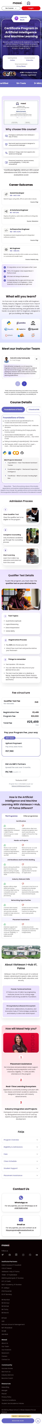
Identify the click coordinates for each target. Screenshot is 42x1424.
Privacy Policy (6, 1397)
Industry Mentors (8, 1375)
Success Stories (7, 1368)
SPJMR (4, 1331)
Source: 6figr (34, 202)
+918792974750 (21, 1208)
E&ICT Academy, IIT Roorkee (12, 1285)
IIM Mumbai (6, 1300)
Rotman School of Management (13, 1324)
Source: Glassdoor (32, 221)
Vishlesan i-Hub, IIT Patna (10, 1272)
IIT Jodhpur (5, 1288)
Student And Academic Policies (13, 1403)
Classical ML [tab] (34, 409)
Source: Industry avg (31, 259)
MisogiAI (4, 1390)
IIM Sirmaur (5, 1303)
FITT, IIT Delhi (6, 1281)
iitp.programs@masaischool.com (20, 1231)
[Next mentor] (24, 383)
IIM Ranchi (5, 1313)
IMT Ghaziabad (7, 1328)
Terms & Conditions (9, 1400)
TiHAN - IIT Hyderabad (9, 1275)
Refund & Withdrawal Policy (21, 786)
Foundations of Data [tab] (13, 409)
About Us (5, 1343)
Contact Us (6, 1359)
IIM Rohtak (5, 1306)
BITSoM (4, 1318)
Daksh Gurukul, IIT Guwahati (11, 1265)
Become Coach (7, 1378)
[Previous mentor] (17, 383)
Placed (4, 1394)
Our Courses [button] (9, 8)
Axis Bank (5, 1334)
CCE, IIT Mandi (7, 1268)
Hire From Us (6, 1372)
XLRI (3, 1321)
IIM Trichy (5, 1309)
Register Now (18, 1421)
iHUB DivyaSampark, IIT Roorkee (13, 1278)
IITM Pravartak (7, 1291)
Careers (4, 1356)
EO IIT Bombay (7, 1294)
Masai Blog (5, 1387)
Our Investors (6, 1350)
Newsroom (5, 1353)
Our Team (5, 1346)
